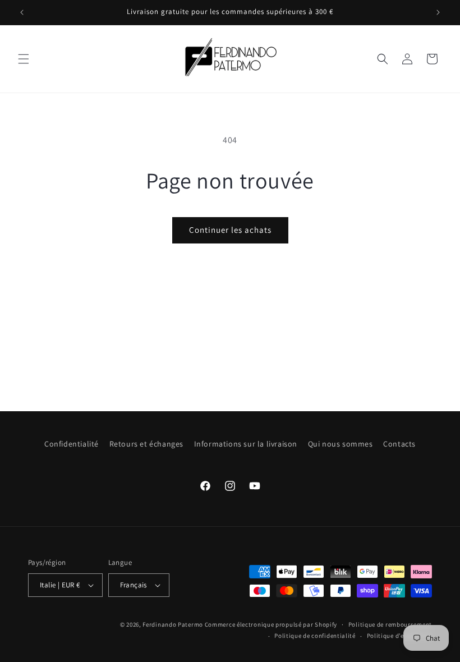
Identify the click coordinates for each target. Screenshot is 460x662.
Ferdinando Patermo (172, 624)
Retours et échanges (146, 444)
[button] (23, 59)
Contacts (399, 444)
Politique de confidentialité (315, 636)
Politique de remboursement (390, 624)
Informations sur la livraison (245, 444)
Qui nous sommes (340, 444)
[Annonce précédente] (22, 12)
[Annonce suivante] (438, 12)
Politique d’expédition (399, 636)
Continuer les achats (230, 229)
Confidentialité (71, 444)
